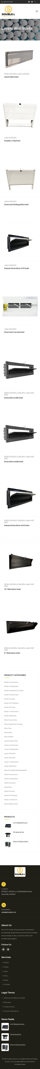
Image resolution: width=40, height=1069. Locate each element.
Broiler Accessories (11, 682)
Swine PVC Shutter (10, 795)
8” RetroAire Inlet (12, 653)
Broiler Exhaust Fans (11, 695)
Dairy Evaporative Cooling (13, 724)
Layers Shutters (9, 753)
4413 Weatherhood (17, 1024)
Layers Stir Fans (9, 758)
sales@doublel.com (8, 912)
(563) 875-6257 (8, 2)
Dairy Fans (7, 728)
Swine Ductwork (10, 783)
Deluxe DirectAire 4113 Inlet (16, 268)
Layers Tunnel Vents (11, 762)
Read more (20, 66)
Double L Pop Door (12, 140)
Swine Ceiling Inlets (11, 779)
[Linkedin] (8, 949)
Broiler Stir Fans (9, 707)
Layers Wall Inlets (10, 766)
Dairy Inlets (8, 732)
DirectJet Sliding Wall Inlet (16, 204)
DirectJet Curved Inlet (14, 332)
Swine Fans (8, 787)
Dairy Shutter (8, 737)
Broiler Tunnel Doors (11, 711)
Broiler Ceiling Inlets (11, 686)
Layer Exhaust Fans (11, 741)
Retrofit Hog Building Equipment (15, 770)
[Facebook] (3, 949)
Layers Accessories (11, 745)
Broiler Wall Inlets (10, 716)
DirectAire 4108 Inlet (13, 397)
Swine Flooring (9, 791)
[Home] (20, 872)
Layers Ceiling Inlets (11, 749)
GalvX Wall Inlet (11, 77)
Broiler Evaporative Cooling (13, 690)
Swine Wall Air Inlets (11, 804)
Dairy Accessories (10, 720)
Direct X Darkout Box (17, 1045)
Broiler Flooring (9, 699)
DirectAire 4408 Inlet (13, 461)
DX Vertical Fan (15, 1034)
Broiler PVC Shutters (11, 703)
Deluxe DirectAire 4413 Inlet (16, 525)
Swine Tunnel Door (10, 800)
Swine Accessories (11, 774)
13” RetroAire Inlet (12, 589)
